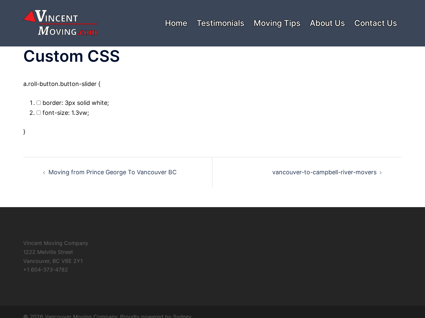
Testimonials (220, 23)
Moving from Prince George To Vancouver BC (112, 172)
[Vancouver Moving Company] (60, 22)
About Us (327, 23)
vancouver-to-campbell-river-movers (324, 172)
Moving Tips (277, 23)
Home (176, 23)
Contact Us (375, 23)
